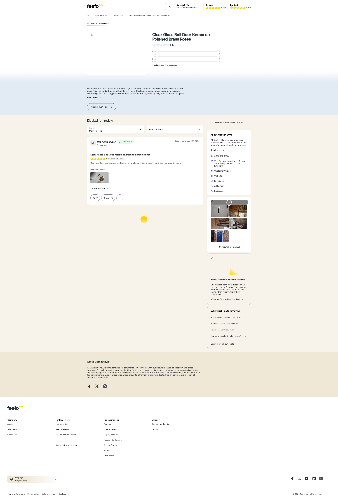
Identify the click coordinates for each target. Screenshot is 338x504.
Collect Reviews (111, 429)
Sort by (91, 128)
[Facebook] (292, 479)
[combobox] (115, 129)
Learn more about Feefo (222, 344)
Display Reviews (111, 435)
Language (19, 478)
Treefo (59, 440)
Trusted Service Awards (66, 435)
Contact (155, 429)
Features (107, 424)
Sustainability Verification (66, 445)
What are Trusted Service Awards (227, 299)
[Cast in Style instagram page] (105, 386)
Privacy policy (33, 494)
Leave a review (62, 424)
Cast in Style (118, 15)
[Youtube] (306, 479)
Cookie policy (64, 494)
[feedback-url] (97, 158)
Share (106, 198)
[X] (299, 479)
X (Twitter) (219, 186)
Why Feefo (12, 429)
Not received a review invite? (229, 122)
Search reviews (62, 429)
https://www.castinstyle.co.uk (189, 7)
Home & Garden (101, 15)
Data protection (49, 494)
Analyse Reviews (111, 445)
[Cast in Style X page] (97, 386)
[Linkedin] (314, 479)
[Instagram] (321, 479)
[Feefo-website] (95, 6)
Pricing (107, 450)
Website (218, 176)
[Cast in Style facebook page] (89, 386)
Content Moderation (161, 424)
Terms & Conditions (16, 494)
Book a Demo (110, 456)
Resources (12, 435)
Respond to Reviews (113, 440)
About (10, 424)
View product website (115, 159)
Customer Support (223, 171)
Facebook (219, 181)
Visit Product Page (100, 107)
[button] (115, 129)
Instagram (219, 191)
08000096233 (221, 156)
